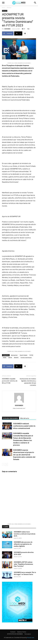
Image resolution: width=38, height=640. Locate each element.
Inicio (3, 7)
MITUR (10, 357)
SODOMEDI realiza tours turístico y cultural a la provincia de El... (24, 534)
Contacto (12, 632)
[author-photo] (19, 402)
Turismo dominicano (26, 357)
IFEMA (4, 357)
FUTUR (31, 355)
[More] (25, 33)
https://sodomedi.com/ (19, 408)
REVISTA (16, 357)
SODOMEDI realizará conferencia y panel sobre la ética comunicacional (24, 426)
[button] (3, 2)
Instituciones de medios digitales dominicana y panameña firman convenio (28, 382)
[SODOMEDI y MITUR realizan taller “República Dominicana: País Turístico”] (7, 564)
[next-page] (6, 464)
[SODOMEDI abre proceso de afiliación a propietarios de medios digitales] (7, 544)
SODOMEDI (7, 29)
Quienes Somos (21, 632)
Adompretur (14, 355)
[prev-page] (3, 464)
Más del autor (24, 418)
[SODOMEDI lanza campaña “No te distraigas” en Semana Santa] (7, 575)
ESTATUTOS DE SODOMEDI (15, 634)
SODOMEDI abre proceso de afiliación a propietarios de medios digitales (23, 544)
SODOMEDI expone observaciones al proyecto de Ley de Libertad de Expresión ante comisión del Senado (24, 454)
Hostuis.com (30, 637)
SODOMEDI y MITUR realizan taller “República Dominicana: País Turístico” (23, 564)
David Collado (23, 355)
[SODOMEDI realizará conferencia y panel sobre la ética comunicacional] (7, 425)
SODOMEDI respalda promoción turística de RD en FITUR (9, 381)
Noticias (9, 7)
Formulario (28, 634)
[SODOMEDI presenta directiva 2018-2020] (7, 554)
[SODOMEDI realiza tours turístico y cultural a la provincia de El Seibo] (7, 534)
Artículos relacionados (10, 418)
